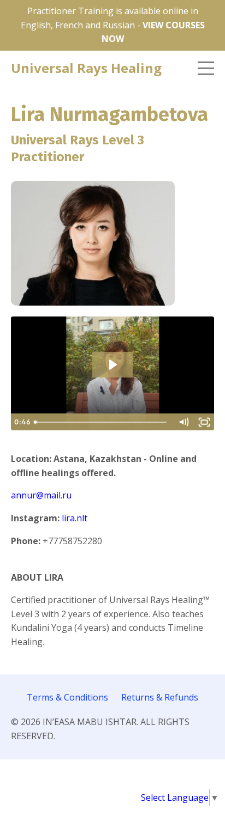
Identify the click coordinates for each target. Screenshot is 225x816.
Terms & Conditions (67, 697)
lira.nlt (74, 518)
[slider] (101, 422)
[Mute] (183, 422)
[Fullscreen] (204, 422)
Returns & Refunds (159, 697)
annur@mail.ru (41, 495)
